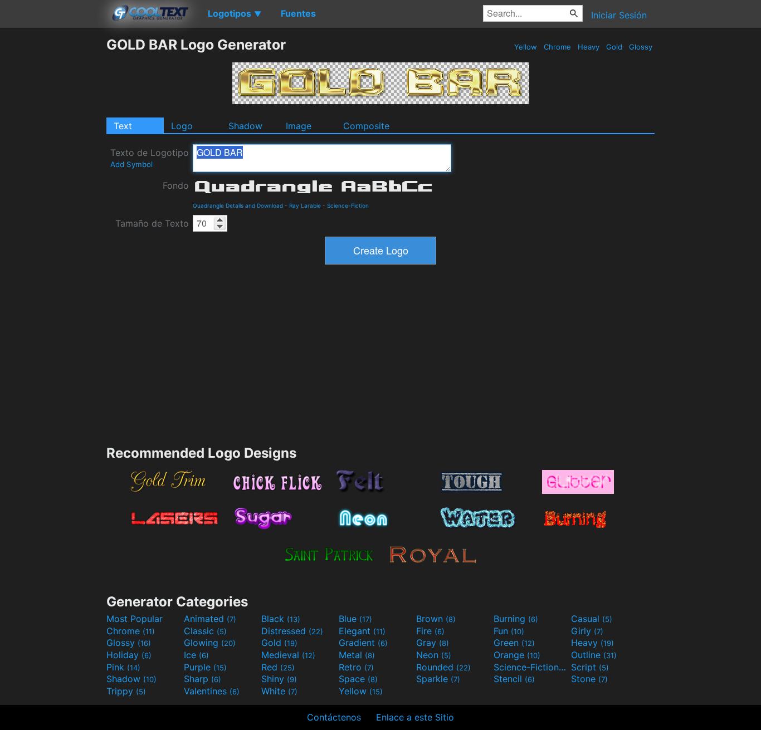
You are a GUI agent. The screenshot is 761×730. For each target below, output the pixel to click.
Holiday (129, 654)
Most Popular (134, 618)
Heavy (588, 46)
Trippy (126, 691)
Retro (356, 667)
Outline (594, 654)
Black (280, 618)
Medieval (288, 654)
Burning (516, 618)
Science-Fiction (348, 205)
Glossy (641, 46)
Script (590, 667)
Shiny (279, 678)
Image (298, 125)
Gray (432, 642)
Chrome (557, 46)
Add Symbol (131, 164)
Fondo (176, 185)
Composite (366, 125)
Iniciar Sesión (619, 15)
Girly (587, 630)
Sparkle (438, 678)
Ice (196, 654)
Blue (355, 618)
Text (123, 125)
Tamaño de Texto (152, 223)
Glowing (210, 642)
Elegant (362, 630)
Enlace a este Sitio (415, 717)
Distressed (292, 630)
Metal (357, 654)
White (279, 691)
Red (278, 667)
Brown (436, 618)
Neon (433, 654)
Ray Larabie (305, 205)
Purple (205, 667)
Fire (430, 630)
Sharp (202, 678)
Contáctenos (334, 717)
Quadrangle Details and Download (238, 205)
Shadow (245, 125)
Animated (210, 618)
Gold (614, 46)
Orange (517, 654)
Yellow (525, 46)
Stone (589, 678)
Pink (123, 667)
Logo (182, 125)
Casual (591, 618)
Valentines (212, 691)
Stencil (514, 678)
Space (358, 678)
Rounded (443, 667)
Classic (205, 630)
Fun (509, 630)
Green (514, 642)
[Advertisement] (52, 203)
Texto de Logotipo (149, 158)
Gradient (363, 642)
